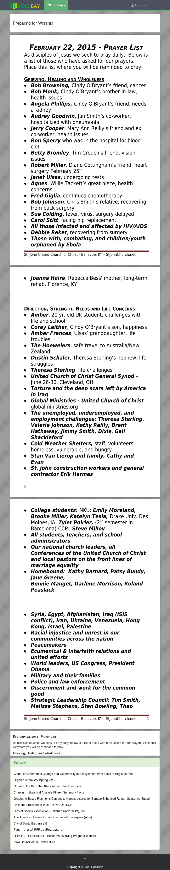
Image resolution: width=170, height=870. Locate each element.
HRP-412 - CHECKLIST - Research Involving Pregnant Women (55, 836)
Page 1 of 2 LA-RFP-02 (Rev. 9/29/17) (39, 829)
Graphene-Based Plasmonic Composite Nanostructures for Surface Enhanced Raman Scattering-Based (82, 798)
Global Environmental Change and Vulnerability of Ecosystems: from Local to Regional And (73, 774)
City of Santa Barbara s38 (30, 823)
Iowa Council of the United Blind (34, 842)
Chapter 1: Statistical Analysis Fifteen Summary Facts (49, 792)
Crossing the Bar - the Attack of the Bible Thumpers (47, 786)
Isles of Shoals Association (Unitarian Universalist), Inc (49, 811)
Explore (57, 5)
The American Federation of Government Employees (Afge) (53, 817)
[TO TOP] (85, 858)
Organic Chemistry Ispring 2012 (34, 780)
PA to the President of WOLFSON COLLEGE (43, 805)
